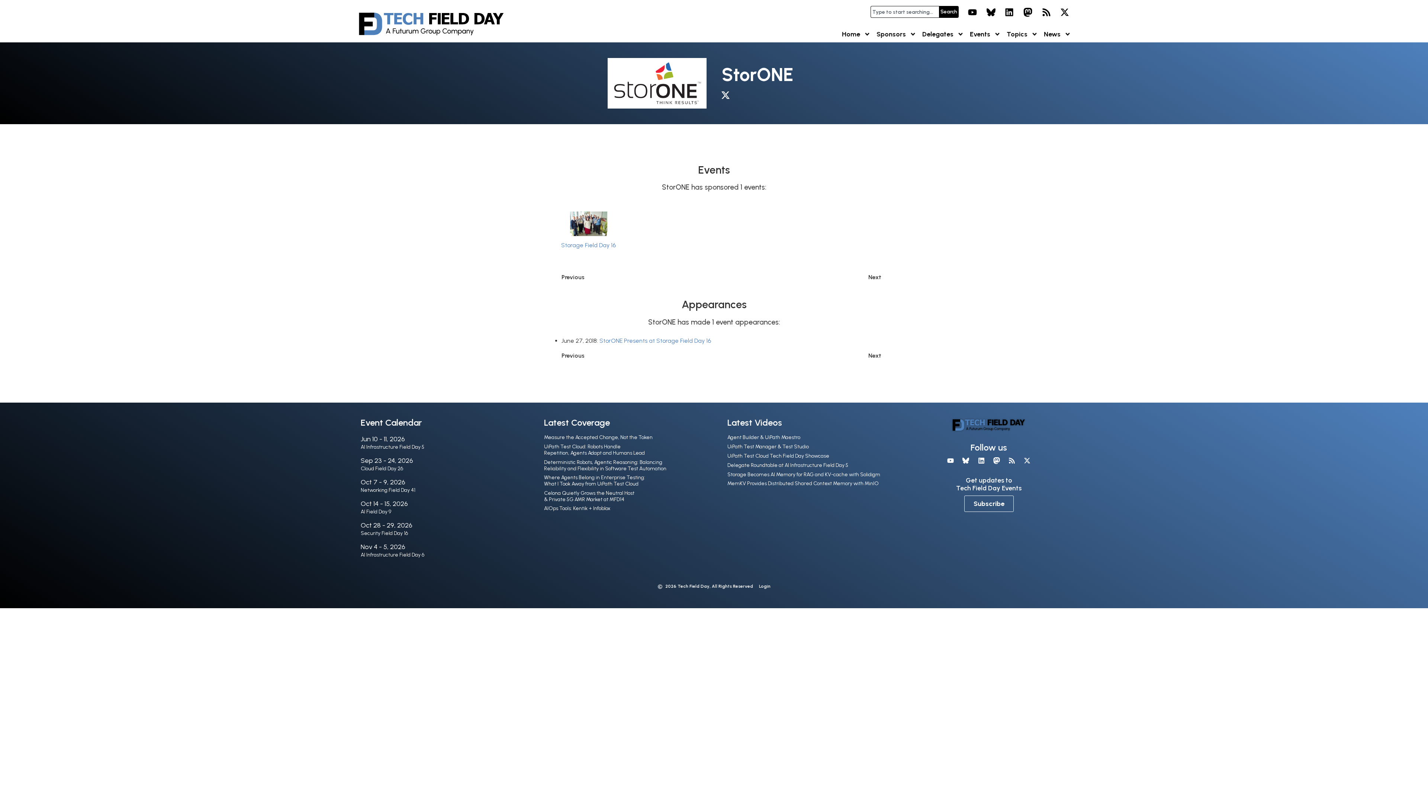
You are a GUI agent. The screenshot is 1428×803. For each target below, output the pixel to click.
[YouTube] (972, 12)
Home (851, 34)
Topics (1017, 34)
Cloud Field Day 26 (382, 468)
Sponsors (891, 34)
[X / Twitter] (727, 96)
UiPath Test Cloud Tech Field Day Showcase (778, 456)
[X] (1064, 12)
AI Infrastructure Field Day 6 (392, 555)
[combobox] (905, 12)
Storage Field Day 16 (588, 245)
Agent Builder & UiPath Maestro (763, 437)
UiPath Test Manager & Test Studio (768, 447)
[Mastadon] (1028, 12)
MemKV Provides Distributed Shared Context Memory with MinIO (803, 483)
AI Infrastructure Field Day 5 (392, 447)
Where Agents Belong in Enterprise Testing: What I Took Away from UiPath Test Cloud (594, 480)
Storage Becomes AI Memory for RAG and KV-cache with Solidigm (803, 474)
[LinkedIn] (1009, 12)
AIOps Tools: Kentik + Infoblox (577, 508)
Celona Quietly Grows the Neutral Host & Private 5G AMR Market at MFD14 (589, 496)
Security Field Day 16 (384, 533)
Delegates (937, 34)
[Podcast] (1046, 12)
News (1052, 34)
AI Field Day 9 (376, 512)
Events (980, 34)
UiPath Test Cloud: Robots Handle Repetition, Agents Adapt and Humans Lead (594, 450)
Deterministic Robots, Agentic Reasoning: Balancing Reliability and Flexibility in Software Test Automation (605, 465)
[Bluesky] (991, 12)
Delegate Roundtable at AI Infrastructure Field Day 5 (787, 465)
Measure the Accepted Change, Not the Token (598, 437)
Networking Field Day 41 (388, 490)
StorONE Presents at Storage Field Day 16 (655, 340)
